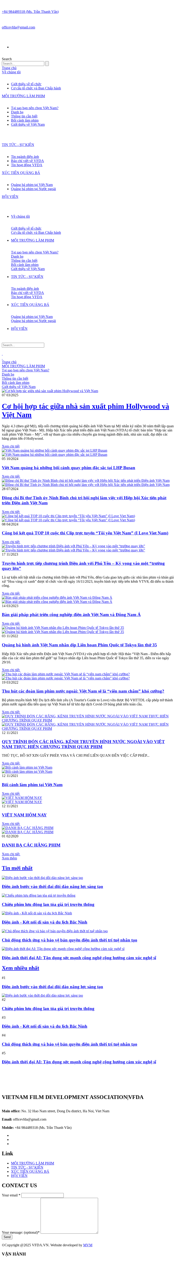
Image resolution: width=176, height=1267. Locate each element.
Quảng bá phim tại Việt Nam (32, 185)
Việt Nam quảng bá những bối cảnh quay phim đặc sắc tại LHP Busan (68, 467)
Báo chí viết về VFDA (27, 161)
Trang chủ (9, 68)
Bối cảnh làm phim (24, 120)
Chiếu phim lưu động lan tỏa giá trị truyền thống (48, 904)
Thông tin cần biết (24, 116)
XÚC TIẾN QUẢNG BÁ (21, 173)
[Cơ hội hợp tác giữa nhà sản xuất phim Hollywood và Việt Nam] (50, 391)
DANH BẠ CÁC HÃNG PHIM (31, 845)
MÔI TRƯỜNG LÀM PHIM (23, 96)
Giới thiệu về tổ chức (26, 84)
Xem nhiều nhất (20, 968)
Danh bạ (17, 112)
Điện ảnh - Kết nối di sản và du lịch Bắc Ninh (44, 922)
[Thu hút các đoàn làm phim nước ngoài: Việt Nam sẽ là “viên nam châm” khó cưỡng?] (66, 674)
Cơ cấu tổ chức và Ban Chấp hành (36, 88)
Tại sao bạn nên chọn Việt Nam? (34, 108)
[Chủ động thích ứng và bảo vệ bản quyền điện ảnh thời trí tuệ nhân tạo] (55, 931)
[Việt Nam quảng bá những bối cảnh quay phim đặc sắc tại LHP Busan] (54, 450)
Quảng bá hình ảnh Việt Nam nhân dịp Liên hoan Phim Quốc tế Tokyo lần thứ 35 (79, 644)
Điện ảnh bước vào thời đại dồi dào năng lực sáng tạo (52, 886)
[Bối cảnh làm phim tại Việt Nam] (27, 767)
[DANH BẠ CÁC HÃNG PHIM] (27, 828)
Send (7, 1237)
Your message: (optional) (21, 1232)
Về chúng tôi (11, 72)
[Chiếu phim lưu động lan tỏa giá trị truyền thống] (38, 895)
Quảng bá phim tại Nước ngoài (33, 189)
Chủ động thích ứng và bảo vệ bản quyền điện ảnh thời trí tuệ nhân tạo (69, 940)
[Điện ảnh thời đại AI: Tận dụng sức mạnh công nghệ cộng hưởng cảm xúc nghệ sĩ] (63, 949)
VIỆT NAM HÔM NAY (24, 815)
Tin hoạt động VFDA (26, 165)
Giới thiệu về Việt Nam (28, 124)
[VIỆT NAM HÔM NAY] (22, 798)
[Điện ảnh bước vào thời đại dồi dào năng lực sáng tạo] (42, 878)
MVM (87, 1245)
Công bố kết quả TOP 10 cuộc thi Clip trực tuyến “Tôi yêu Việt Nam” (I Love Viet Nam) (85, 533)
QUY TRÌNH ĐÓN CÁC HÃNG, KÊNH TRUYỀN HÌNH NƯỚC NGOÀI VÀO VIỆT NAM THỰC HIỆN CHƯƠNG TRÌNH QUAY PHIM (83, 744)
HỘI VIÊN (10, 197)
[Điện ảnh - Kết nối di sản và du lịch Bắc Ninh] (37, 913)
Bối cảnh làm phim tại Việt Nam (32, 784)
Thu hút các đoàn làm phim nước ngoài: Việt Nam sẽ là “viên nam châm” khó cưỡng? (83, 691)
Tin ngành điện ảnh (25, 157)
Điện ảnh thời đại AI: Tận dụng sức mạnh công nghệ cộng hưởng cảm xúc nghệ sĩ (79, 957)
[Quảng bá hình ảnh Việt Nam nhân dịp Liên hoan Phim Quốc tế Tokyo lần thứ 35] (63, 628)
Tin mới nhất (17, 868)
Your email (11, 1195)
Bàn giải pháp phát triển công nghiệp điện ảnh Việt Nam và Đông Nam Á (71, 614)
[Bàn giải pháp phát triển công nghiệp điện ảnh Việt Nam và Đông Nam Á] (57, 597)
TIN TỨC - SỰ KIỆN (18, 145)
